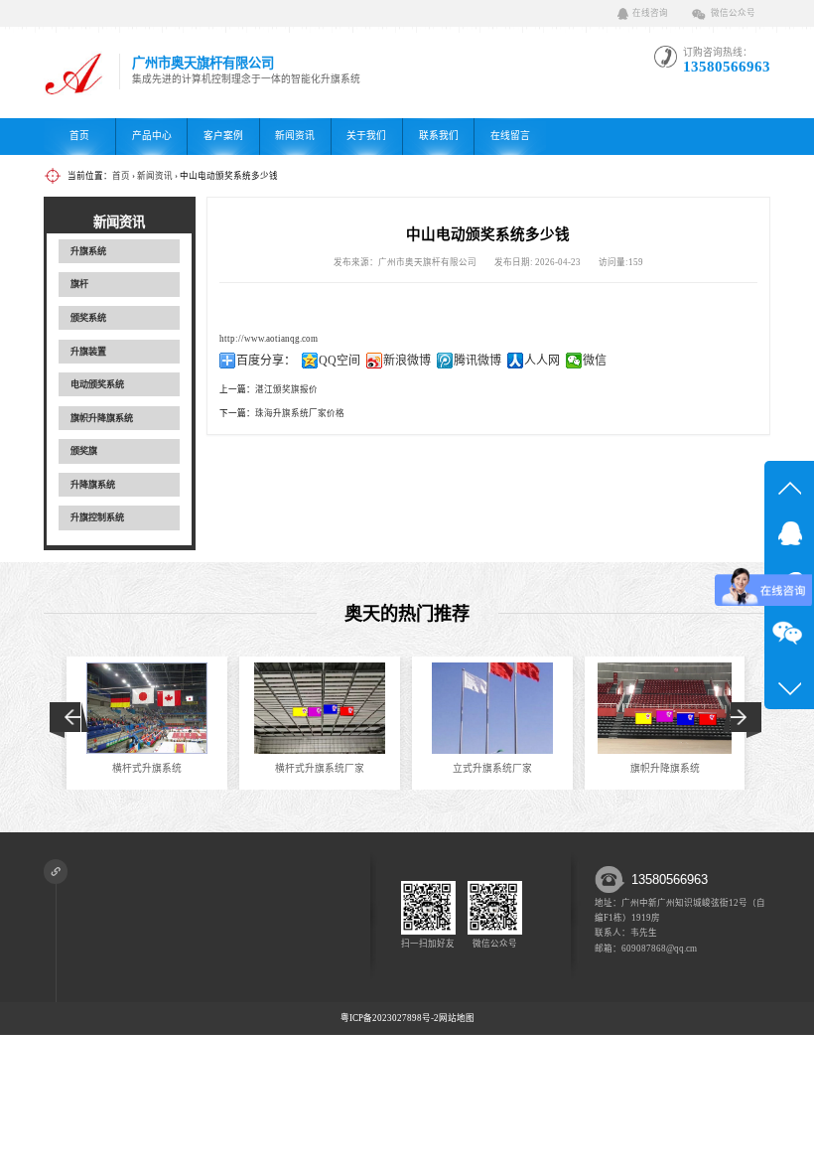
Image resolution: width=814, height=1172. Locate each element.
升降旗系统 (92, 485)
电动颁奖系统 (97, 384)
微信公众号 (733, 13)
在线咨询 (650, 13)
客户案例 (223, 135)
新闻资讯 (295, 135)
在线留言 (510, 135)
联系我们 (439, 135)
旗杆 (79, 284)
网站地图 (457, 1018)
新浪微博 (407, 360)
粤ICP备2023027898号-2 (389, 1018)
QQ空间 (339, 360)
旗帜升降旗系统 (101, 418)
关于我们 (366, 135)
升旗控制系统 (97, 517)
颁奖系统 (88, 318)
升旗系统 (88, 251)
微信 (595, 360)
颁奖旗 (83, 451)
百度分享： (266, 360)
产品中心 (152, 135)
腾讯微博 (477, 360)
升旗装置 (88, 352)
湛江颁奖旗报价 (286, 389)
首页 (79, 135)
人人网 (542, 360)
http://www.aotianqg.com (268, 339)
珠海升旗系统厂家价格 (299, 413)
